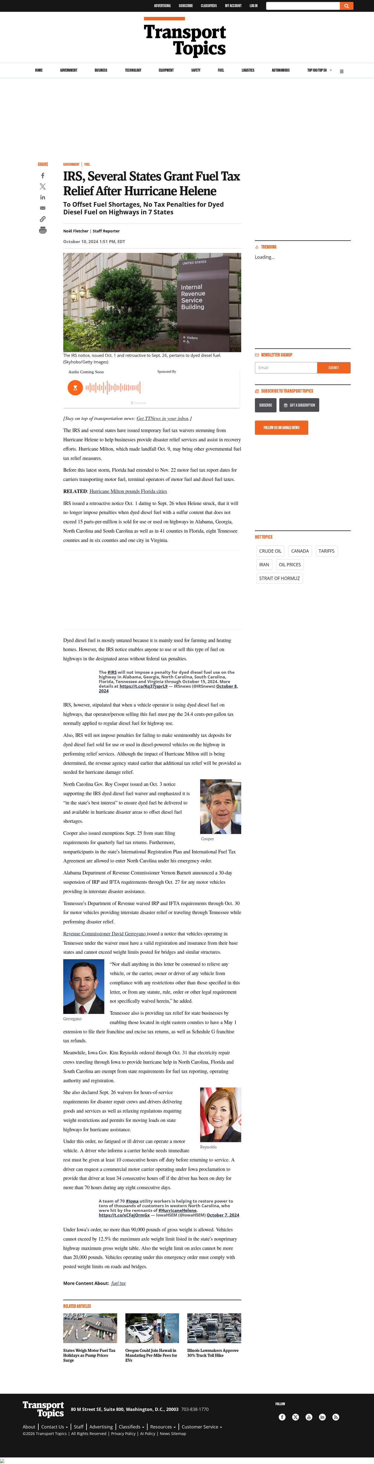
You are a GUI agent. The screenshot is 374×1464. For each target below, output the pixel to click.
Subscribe (186, 5)
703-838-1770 (195, 1409)
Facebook (282, 1417)
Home (38, 70)
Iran (264, 565)
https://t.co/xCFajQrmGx (124, 1215)
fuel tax (118, 1283)
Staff (79, 1427)
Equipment (166, 70)
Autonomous (281, 70)
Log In (254, 5)
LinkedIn (322, 1417)
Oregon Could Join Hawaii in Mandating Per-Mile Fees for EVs (151, 1355)
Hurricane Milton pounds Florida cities (128, 491)
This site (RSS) (335, 1417)
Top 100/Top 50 (317, 70)
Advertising (162, 5)
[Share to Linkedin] (43, 198)
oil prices (290, 565)
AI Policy (147, 1433)
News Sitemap (173, 1433)
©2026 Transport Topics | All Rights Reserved (65, 1433)
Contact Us (53, 1427)
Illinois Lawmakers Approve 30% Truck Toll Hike (213, 1352)
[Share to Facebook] (43, 176)
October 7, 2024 (223, 1215)
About (29, 1427)
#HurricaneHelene (178, 1210)
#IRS (112, 672)
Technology (133, 70)
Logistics (248, 70)
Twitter (295, 1417)
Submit (334, 367)
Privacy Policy (123, 1433)
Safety (195, 70)
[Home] (187, 37)
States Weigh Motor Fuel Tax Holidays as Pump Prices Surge (89, 1355)
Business (101, 70)
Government (68, 70)
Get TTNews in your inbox (162, 418)
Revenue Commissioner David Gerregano (105, 933)
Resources (161, 1427)
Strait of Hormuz (279, 578)
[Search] (346, 6)
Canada (300, 551)
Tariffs (327, 551)
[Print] (43, 231)
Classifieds (209, 5)
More (341, 70)
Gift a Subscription (302, 405)
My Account (233, 5)
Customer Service (200, 1427)
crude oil (270, 551)
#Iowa (132, 1201)
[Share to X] (43, 187)
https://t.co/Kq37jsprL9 (144, 686)
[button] (43, 220)
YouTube (309, 1417)
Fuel (221, 70)
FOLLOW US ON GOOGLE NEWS (282, 427)
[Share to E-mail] (43, 209)
